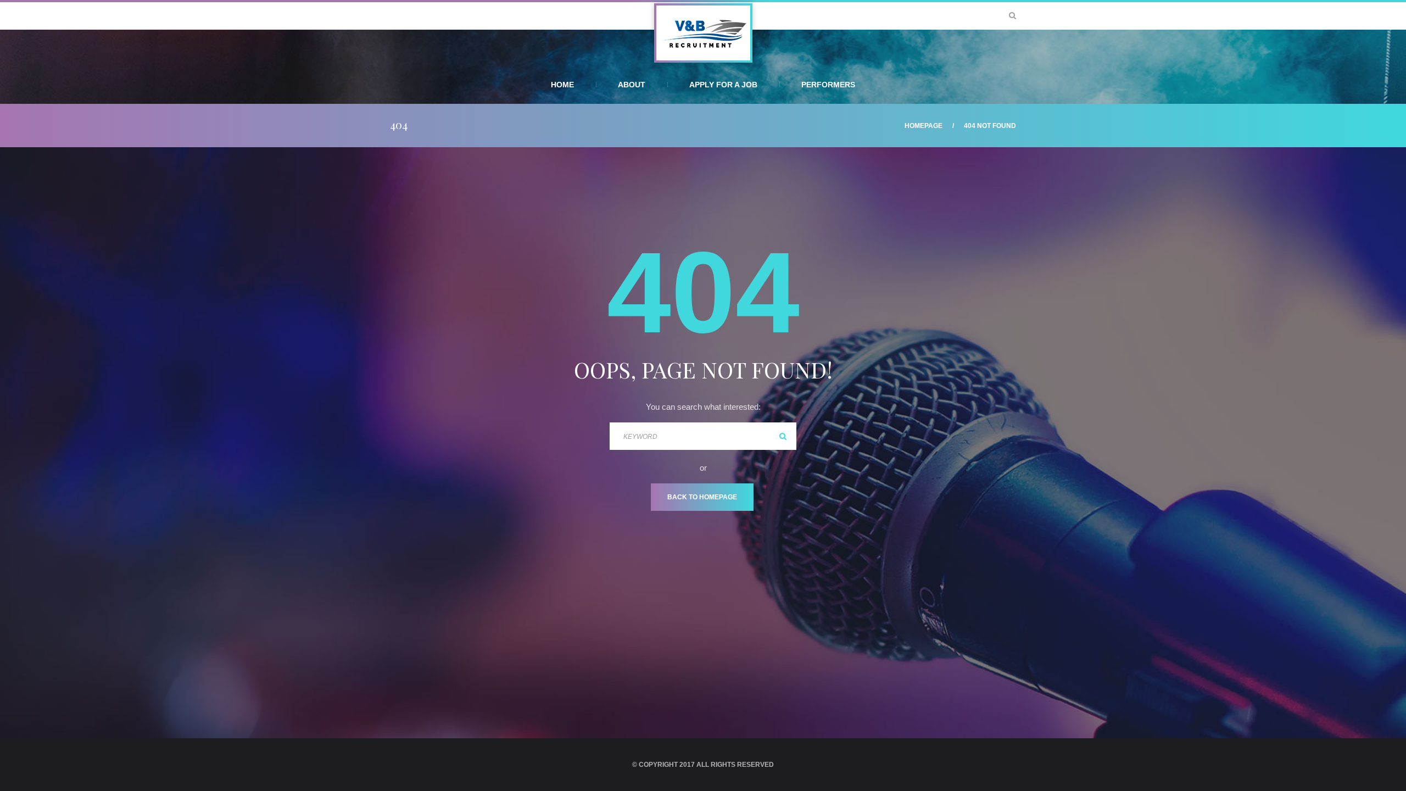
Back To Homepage (702, 497)
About (631, 84)
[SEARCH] (782, 436)
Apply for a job (723, 84)
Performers (828, 84)
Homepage (923, 126)
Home (562, 84)
